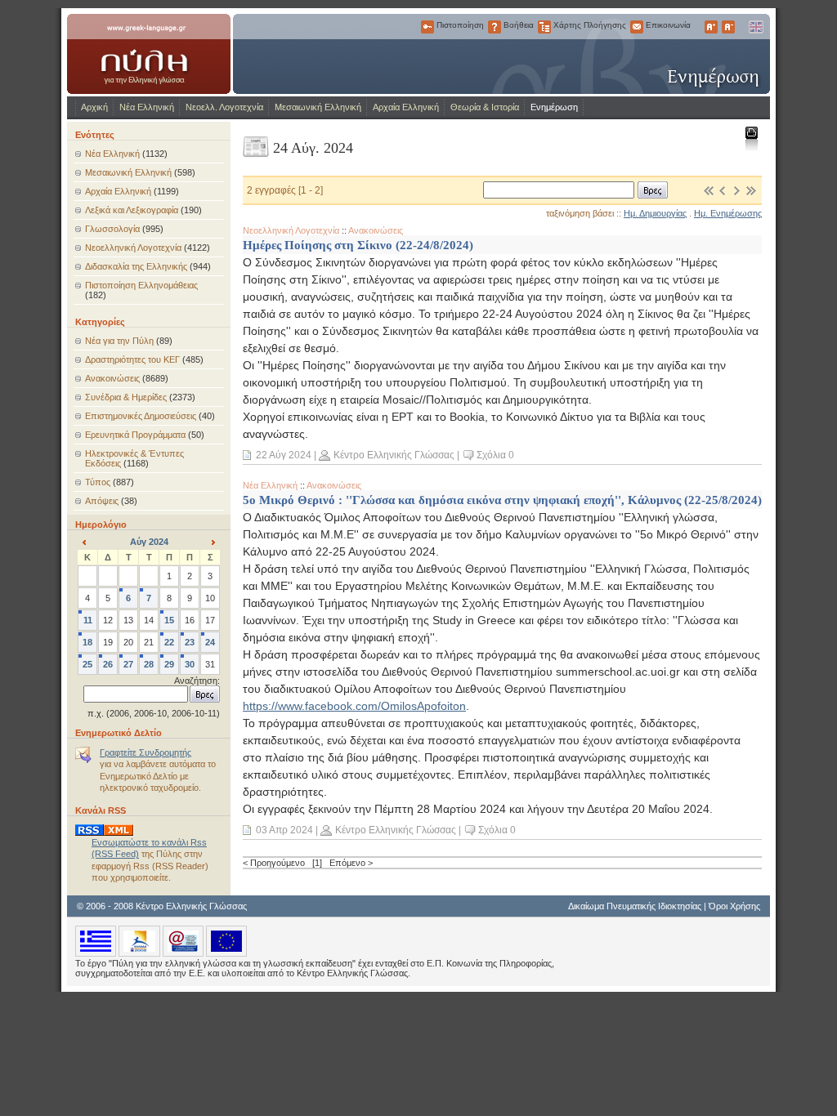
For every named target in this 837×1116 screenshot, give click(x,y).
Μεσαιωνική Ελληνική (318, 107)
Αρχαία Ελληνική (406, 107)
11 (87, 620)
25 (87, 664)
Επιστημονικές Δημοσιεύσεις (140, 416)
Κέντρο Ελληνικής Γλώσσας (393, 455)
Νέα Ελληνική (146, 107)
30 (190, 664)
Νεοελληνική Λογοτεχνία (133, 247)
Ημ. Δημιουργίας (655, 213)
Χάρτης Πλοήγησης (544, 26)
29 (169, 664)
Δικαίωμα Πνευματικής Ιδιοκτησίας (634, 906)
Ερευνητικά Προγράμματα (135, 435)
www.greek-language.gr (149, 54)
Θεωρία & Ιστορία (484, 107)
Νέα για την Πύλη (119, 341)
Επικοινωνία (636, 26)
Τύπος (97, 482)
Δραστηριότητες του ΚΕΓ (132, 359)
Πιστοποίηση (427, 26)
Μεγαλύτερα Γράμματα (711, 26)
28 (149, 664)
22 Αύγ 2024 (283, 455)
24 (210, 642)
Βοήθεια (494, 26)
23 (190, 642)
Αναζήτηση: (197, 680)
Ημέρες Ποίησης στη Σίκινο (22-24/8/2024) (358, 245)
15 (169, 620)
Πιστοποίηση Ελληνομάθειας (141, 285)
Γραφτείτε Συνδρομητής (145, 752)
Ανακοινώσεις (112, 378)
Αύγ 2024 (149, 542)
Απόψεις (102, 501)
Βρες (653, 190)
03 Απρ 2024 (284, 830)
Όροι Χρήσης (734, 906)
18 (87, 642)
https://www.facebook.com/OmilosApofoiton (354, 705)
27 (128, 664)
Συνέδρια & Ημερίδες (126, 397)
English (755, 26)
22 (169, 642)
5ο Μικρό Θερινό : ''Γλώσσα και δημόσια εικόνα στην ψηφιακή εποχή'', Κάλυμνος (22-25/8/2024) (502, 500)
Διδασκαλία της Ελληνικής (136, 266)
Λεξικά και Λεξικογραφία (131, 210)
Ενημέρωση (554, 107)
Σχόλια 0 (495, 455)
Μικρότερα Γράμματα (728, 26)
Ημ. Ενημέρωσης (728, 213)
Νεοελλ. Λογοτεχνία (224, 107)
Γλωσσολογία (112, 229)
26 (108, 664)
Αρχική (94, 107)
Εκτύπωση (750, 137)
